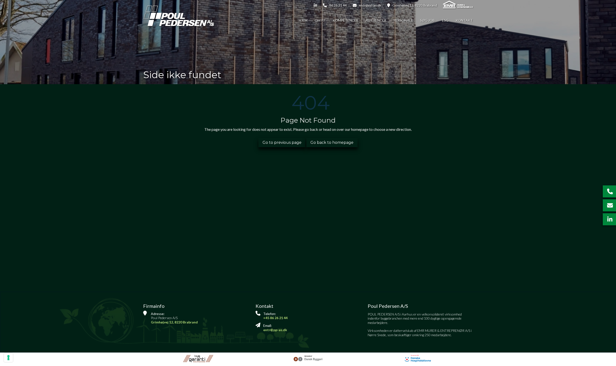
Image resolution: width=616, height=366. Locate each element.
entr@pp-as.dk (370, 5)
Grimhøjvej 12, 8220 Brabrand (414, 5)
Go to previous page (282, 142)
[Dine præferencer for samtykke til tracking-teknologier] (8, 357)
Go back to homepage (331, 142)
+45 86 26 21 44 (275, 318)
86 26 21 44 (338, 5)
